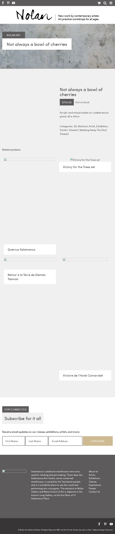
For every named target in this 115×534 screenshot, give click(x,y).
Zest (89, 530)
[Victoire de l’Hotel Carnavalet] (85, 314)
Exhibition (102, 126)
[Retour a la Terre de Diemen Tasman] (30, 264)
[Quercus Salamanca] (30, 201)
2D (75, 126)
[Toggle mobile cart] (98, 3)
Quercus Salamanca (21, 249)
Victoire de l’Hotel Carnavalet (83, 375)
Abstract (83, 126)
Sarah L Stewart (69, 130)
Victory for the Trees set (79, 167)
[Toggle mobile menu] (111, 3)
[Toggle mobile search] (104, 3)
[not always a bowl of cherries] (28, 89)
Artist (92, 126)
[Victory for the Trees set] (85, 160)
